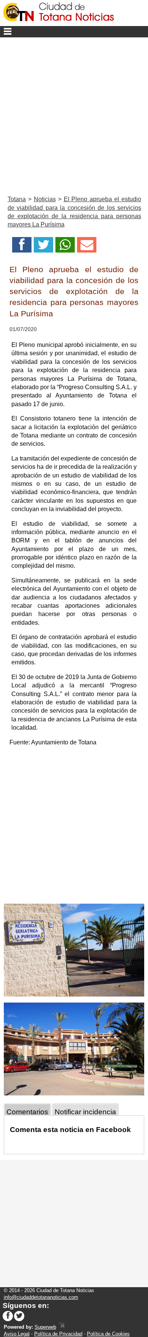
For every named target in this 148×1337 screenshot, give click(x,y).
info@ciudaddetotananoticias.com (41, 1297)
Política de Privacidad (58, 1334)
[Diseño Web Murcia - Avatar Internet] (62, 1327)
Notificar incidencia (85, 1112)
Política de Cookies (108, 1334)
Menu (74, 31)
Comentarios (27, 1112)
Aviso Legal (17, 1334)
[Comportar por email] (86, 247)
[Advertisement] (74, 114)
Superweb (45, 1327)
